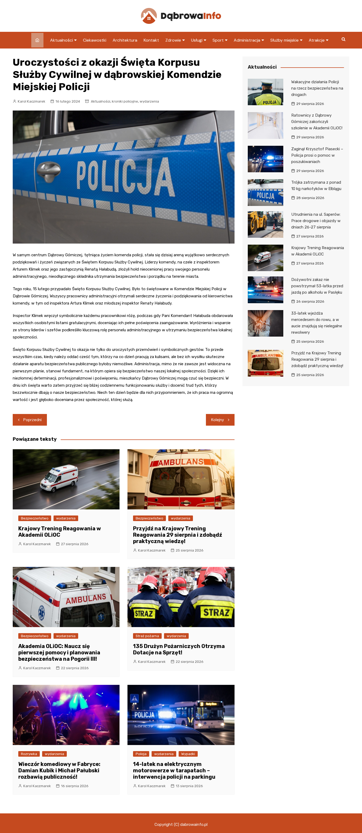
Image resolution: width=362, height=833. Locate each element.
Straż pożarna (147, 636)
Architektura (125, 40)
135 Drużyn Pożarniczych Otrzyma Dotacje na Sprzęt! (179, 649)
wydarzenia (149, 101)
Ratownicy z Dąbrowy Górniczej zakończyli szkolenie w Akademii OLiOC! (316, 121)
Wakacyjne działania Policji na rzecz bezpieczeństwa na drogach (317, 88)
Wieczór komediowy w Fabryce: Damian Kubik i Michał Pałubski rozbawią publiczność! (59, 770)
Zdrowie (173, 40)
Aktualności (61, 40)
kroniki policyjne (125, 101)
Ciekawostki (94, 40)
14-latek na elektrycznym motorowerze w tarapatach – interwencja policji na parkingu (174, 770)
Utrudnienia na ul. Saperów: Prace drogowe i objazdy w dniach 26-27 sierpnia (316, 221)
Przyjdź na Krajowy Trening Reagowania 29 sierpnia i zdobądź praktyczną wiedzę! (177, 534)
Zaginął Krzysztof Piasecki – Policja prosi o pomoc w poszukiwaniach (317, 155)
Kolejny (217, 419)
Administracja (247, 40)
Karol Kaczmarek (31, 101)
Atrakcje (317, 40)
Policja (141, 754)
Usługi (196, 40)
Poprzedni (32, 419)
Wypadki (188, 754)
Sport (218, 40)
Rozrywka (29, 754)
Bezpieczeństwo (34, 518)
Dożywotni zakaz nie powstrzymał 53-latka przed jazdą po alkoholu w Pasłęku (317, 286)
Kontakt (151, 40)
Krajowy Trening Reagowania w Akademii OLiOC (59, 531)
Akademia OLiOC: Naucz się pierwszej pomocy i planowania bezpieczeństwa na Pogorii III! (59, 652)
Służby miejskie (284, 40)
